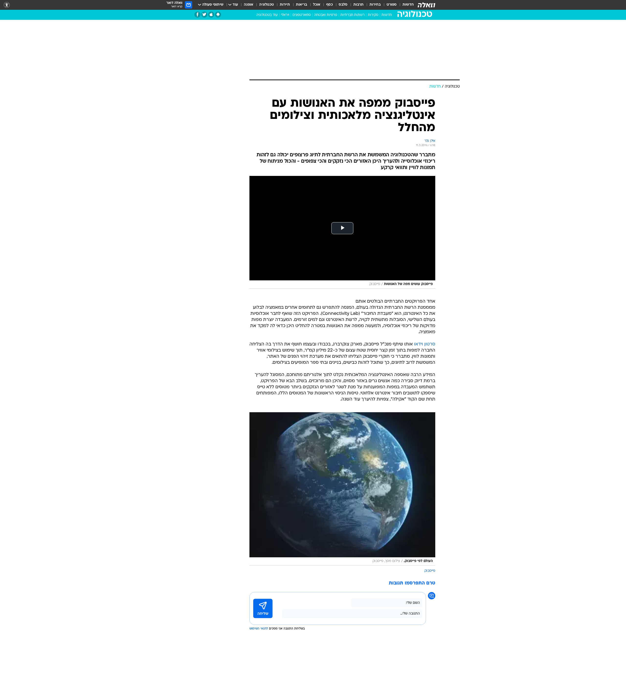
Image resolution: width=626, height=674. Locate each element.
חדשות (408, 5)
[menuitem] (405, 5)
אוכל (316, 5)
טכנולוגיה (266, 5)
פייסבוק (429, 570)
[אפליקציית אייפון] (211, 14)
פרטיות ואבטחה (325, 15)
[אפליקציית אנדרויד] (218, 14)
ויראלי (285, 15)
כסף (329, 5)
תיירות (285, 5)
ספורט (392, 5)
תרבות (358, 5)
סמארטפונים (301, 15)
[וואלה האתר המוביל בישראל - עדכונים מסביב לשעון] (426, 4)
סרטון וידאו (424, 344)
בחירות (375, 5)
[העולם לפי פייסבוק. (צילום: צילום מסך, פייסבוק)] (342, 489)
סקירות (373, 15)
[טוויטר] (204, 14)
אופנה (248, 5)
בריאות (301, 5)
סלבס (343, 5)
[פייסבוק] (197, 14)
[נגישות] (7, 5)
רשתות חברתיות (352, 15)
